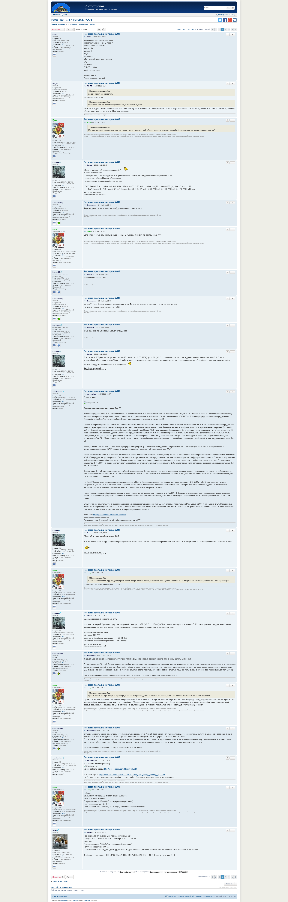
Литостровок (94, 6)
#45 (85, 205)
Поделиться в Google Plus (230, 20)
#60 (85, 832)
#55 (85, 655)
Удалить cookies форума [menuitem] (204, 896)
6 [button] (232, 29)
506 (63, 185)
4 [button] (225, 29)
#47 (85, 274)
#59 (85, 790)
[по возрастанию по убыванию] (172, 872)
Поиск (228, 8)
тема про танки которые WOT (71, 19)
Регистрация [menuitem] (223, 14)
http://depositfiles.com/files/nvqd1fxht (120, 769)
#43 (85, 122)
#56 (85, 688)
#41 (85, 37)
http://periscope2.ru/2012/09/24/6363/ (109, 515)
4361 (63, 401)
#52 (85, 533)
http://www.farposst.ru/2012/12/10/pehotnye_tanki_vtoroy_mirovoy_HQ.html (132, 774)
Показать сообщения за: (109, 872)
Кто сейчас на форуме (61, 887)
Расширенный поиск (233, 8)
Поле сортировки (142, 872)
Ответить (56, 29)
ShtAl (54, 830)
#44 (85, 165)
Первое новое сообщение (187, 29)
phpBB (75, 900)
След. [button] (235, 29)
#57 (85, 730)
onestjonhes (57, 392)
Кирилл (55, 163)
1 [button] (215, 29)
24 (63, 212)
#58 (85, 760)
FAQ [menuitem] (65, 14)
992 (63, 856)
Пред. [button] (212, 29)
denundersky (57, 203)
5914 (63, 146)
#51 (85, 394)
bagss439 (56, 272)
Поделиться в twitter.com (220, 20)
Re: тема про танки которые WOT (102, 34)
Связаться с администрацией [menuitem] (179, 896)
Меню (57, 14)
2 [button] (219, 29)
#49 (85, 327)
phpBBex (63, 900)
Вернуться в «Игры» (60, 881)
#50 (85, 354)
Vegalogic (87, 900)
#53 (85, 573)
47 (63, 44)
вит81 (54, 34)
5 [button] (229, 29)
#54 (85, 615)
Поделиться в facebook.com (225, 20)
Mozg (54, 120)
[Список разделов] (68, 7)
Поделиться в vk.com (235, 20)
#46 (85, 231)
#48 (85, 301)
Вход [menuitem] (233, 14)
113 (63, 281)
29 (63, 93)
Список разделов (59, 896)
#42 (85, 86)
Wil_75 (55, 84)
